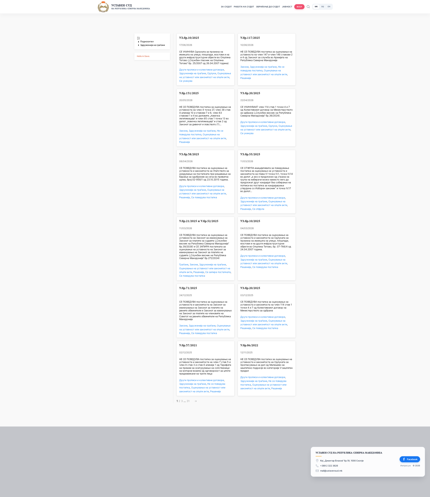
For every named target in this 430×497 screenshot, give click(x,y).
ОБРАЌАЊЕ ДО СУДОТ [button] (268, 6)
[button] (152, 42)
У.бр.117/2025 (250, 38)
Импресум (405, 465)
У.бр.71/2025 (188, 288)
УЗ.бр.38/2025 (189, 154)
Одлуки (211, 73)
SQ (322, 6)
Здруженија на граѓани (192, 73)
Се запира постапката (218, 272)
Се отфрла (258, 208)
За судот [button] (226, 6)
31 (188, 401)
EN (329, 6)
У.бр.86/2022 (249, 345)
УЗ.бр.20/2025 (250, 93)
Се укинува (185, 80)
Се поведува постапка (204, 197)
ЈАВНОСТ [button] (287, 6)
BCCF (299, 7)
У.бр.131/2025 (189, 93)
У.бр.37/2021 (188, 345)
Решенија (245, 78)
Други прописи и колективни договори (201, 69)
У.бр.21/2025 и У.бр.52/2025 (198, 221)
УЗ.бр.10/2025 (189, 38)
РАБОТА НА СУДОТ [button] (244, 6)
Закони (244, 66)
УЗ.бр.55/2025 (250, 154)
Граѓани (183, 264)
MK (316, 6)
